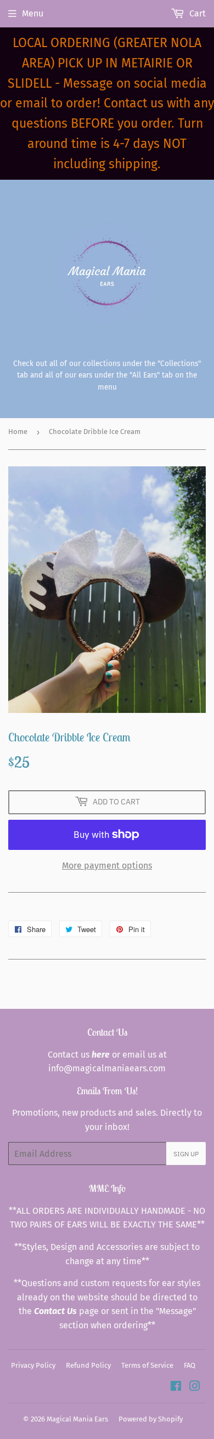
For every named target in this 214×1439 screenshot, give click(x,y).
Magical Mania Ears (77, 1419)
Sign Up (186, 1154)
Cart (196, 13)
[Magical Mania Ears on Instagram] (194, 1387)
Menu (32, 13)
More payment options (107, 865)
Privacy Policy (33, 1365)
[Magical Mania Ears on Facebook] (176, 1387)
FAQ (189, 1365)
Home (17, 431)
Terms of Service (147, 1365)
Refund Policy (88, 1365)
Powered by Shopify (151, 1419)
